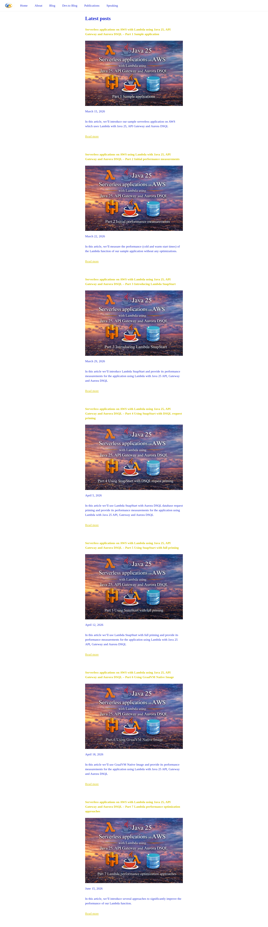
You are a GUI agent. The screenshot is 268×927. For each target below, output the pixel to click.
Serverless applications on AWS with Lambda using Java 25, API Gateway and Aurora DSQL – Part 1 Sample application (128, 32)
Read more (92, 136)
